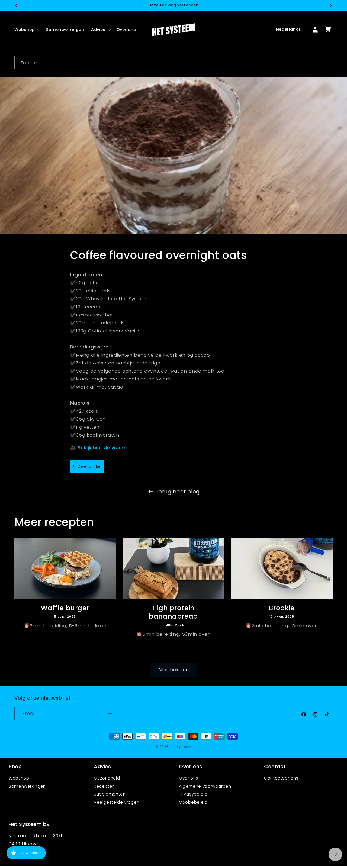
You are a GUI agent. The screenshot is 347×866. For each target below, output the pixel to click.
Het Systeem (180, 747)
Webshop (19, 778)
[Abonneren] (110, 713)
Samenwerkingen (27, 786)
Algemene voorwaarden (205, 786)
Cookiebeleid (193, 802)
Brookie (281, 608)
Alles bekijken (173, 669)
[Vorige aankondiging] (16, 5)
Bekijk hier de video (101, 447)
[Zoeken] (326, 62)
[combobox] (174, 62)
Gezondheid (107, 778)
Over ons (188, 778)
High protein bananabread (173, 612)
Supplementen (110, 794)
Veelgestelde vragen (116, 802)
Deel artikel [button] (90, 466)
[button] (27, 29)
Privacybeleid (193, 794)
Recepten (104, 786)
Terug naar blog (178, 491)
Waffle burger (65, 608)
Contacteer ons (281, 778)
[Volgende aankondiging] (331, 5)
